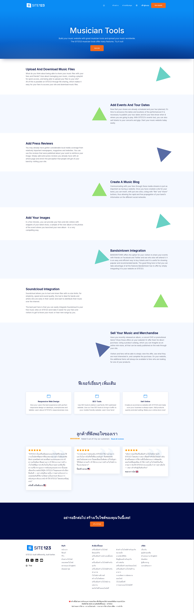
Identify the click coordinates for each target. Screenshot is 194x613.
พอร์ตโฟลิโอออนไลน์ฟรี (100, 588)
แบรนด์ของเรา (146, 566)
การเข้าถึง (119, 606)
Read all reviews (117, 439)
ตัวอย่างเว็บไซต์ (67, 559)
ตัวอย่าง (116, 5)
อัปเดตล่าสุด (66, 569)
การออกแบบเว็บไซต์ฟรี (124, 585)
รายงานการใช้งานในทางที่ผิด (106, 606)
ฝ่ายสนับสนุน (127, 5)
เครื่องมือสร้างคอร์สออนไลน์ (126, 566)
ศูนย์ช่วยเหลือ (146, 553)
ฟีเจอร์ (64, 553)
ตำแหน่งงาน (149, 556)
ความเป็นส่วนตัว (91, 606)
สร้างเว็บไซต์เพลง (98, 578)
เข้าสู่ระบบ (145, 5)
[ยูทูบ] (41, 560)
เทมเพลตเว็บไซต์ (67, 562)
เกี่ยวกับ (144, 550)
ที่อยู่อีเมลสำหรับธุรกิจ (124, 559)
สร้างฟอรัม (120, 562)
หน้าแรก (65, 550)
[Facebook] (28, 560)
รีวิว (63, 556)
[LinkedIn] (37, 560)
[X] (32, 560)
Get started (158, 5)
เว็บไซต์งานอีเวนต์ (98, 575)
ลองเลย (97, 48)
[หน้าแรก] (104, 5)
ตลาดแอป (69, 566)
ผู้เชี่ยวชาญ (145, 562)
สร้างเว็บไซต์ (97, 524)
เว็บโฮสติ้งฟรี (120, 582)
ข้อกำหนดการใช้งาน (78, 606)
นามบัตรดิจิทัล (121, 556)
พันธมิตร (144, 559)
